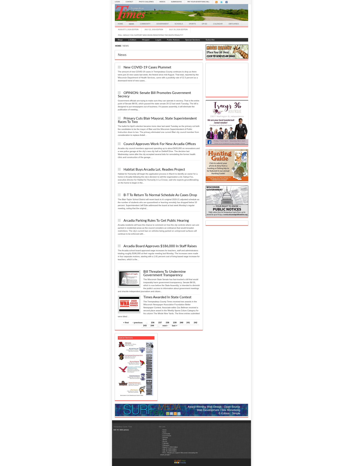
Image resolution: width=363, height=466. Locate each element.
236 (152, 322)
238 (167, 322)
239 (175, 322)
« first (126, 322)
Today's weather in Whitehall (227, 94)
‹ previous (138, 322)
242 (195, 322)
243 (145, 325)
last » (174, 325)
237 (160, 322)
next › (165, 325)
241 (188, 322)
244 (152, 325)
